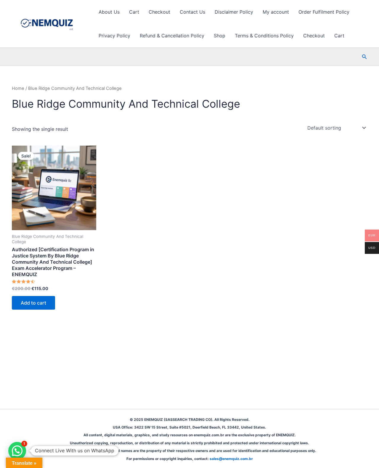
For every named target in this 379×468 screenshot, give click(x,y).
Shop (219, 36)
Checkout (159, 12)
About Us (109, 12)
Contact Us (192, 12)
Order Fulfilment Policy (323, 12)
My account (276, 12)
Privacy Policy (114, 36)
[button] (364, 57)
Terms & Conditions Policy (264, 36)
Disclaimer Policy (234, 12)
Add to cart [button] (33, 303)
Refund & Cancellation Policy (172, 36)
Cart (134, 12)
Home (18, 88)
